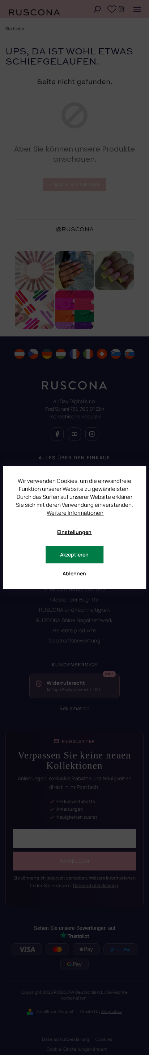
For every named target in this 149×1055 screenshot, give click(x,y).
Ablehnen (74, 573)
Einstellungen (74, 532)
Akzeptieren (74, 554)
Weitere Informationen (75, 513)
